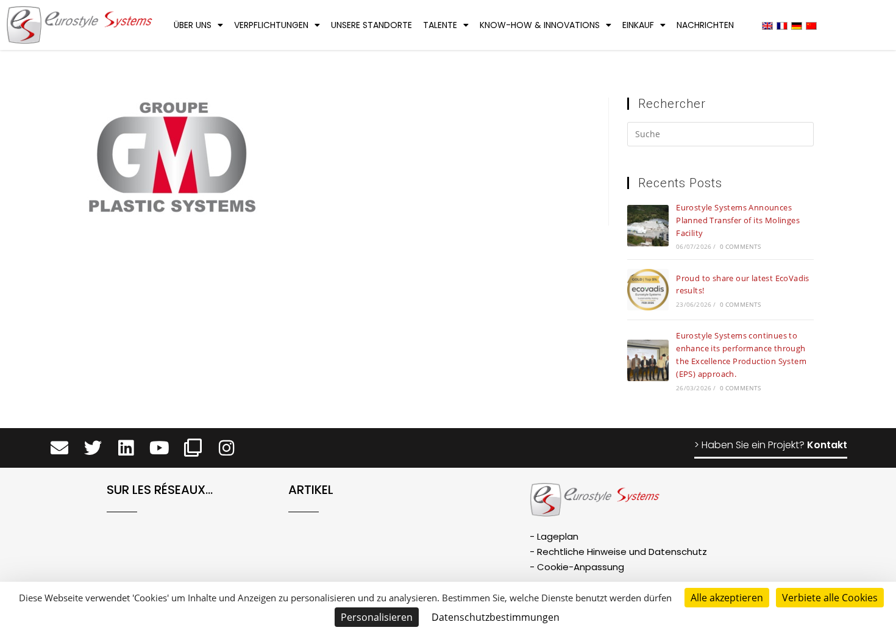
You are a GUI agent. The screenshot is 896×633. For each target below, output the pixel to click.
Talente (440, 25)
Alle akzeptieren (727, 597)
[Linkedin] (126, 448)
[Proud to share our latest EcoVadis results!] (648, 289)
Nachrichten (705, 25)
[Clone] (193, 448)
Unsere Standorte (371, 25)
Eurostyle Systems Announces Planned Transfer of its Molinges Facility (738, 220)
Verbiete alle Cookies (830, 597)
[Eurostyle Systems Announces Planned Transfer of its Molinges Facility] (648, 225)
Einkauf (638, 25)
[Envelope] (59, 448)
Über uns (193, 25)
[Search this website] (720, 136)
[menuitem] (767, 25)
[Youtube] (159, 448)
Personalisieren (377, 617)
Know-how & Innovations (540, 25)
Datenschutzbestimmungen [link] (496, 617)
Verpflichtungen (271, 25)
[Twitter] (93, 448)
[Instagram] (226, 448)
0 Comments (740, 246)
